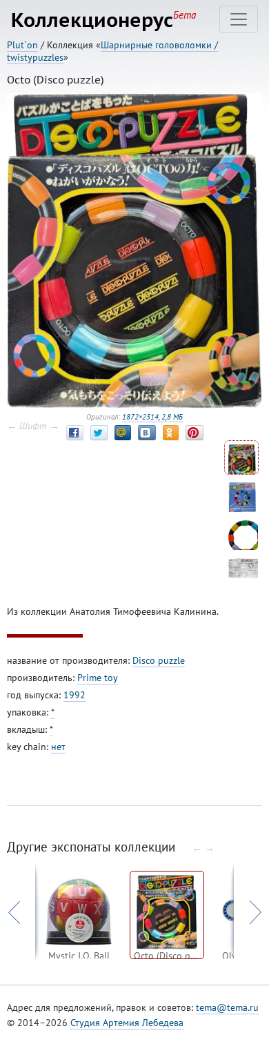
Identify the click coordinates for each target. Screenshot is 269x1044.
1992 (74, 695)
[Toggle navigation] (238, 19)
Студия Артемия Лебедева (126, 1022)
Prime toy (97, 677)
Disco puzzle (158, 660)
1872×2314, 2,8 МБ (152, 417)
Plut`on (22, 45)
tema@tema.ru (227, 1007)
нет (58, 746)
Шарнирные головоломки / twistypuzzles (112, 51)
